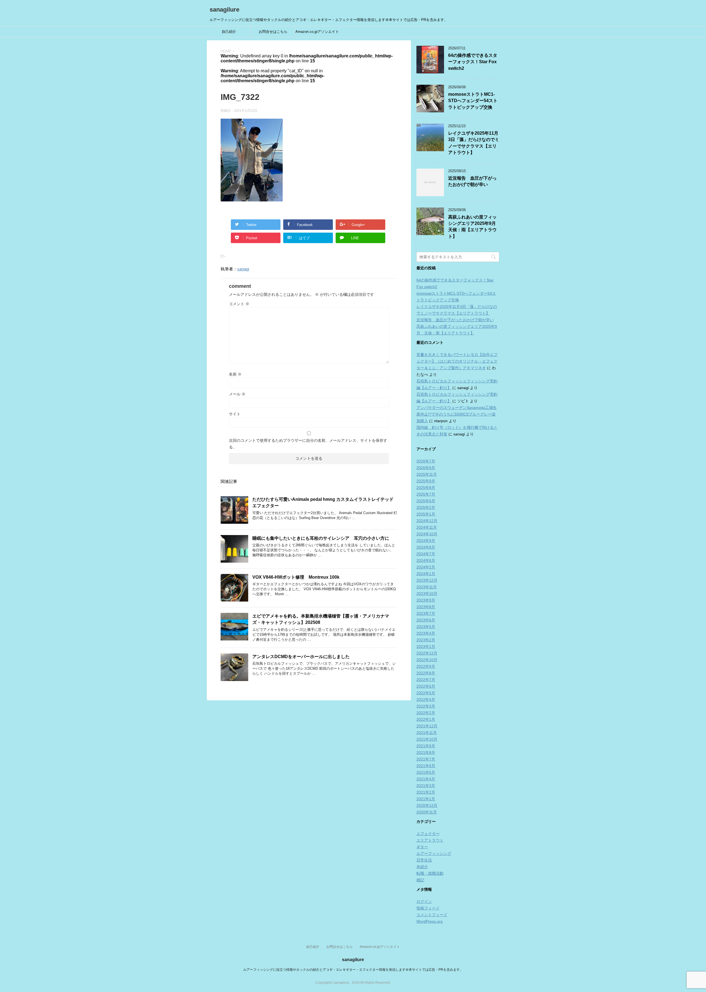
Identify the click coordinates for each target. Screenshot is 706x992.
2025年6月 (425, 501)
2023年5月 (425, 626)
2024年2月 (425, 567)
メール (237, 394)
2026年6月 (425, 468)
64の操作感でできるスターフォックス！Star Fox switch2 (472, 62)
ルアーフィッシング (433, 853)
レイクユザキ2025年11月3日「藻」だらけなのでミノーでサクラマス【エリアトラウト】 (473, 143)
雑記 (420, 880)
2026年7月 (425, 461)
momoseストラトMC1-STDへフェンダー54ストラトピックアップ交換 (473, 101)
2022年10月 (426, 660)
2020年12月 (426, 805)
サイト (234, 414)
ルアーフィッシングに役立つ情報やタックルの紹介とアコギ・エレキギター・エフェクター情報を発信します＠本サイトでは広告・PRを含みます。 (353, 970)
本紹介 (422, 867)
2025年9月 (425, 481)
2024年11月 (426, 527)
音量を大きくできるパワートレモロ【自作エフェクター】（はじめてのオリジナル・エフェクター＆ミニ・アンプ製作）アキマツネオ (457, 361)
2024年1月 (425, 573)
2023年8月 (425, 607)
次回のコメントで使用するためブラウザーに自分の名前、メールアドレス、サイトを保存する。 (308, 443)
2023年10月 (426, 593)
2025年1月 (425, 514)
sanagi (243, 269)
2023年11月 (426, 587)
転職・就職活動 (429, 873)
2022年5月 (425, 693)
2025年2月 (425, 507)
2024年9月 (425, 540)
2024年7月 (425, 554)
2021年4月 (425, 779)
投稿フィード (428, 908)
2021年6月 (425, 766)
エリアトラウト (429, 840)
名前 (235, 374)
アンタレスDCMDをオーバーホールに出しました (301, 656)
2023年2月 (425, 640)
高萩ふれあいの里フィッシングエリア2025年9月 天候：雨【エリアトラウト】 (474, 227)
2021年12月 (426, 726)
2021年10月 (426, 739)
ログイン (424, 901)
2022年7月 (425, 679)
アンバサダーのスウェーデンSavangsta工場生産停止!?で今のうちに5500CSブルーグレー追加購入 (456, 414)
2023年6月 (425, 620)
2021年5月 (425, 772)
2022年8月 (425, 673)
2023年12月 (426, 580)
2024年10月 (426, 534)
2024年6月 (425, 560)
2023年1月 (425, 646)
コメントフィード (431, 915)
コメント (239, 304)
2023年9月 (425, 600)
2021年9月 (425, 746)
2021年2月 (425, 792)
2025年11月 (426, 474)
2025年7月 (425, 494)
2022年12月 (426, 653)
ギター (422, 847)
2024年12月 (426, 520)
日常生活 (424, 860)
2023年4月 (425, 633)
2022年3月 (425, 706)
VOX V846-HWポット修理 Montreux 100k (295, 577)
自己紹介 (229, 32)
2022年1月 (425, 719)
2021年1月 (425, 799)
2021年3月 (425, 785)
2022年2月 (425, 713)
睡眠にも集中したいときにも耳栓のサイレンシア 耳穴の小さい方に (320, 538)
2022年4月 (425, 699)
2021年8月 (425, 752)
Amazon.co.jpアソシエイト (317, 32)
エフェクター (428, 833)
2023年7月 (425, 613)
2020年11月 (426, 812)
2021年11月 (426, 732)
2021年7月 (425, 759)
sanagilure (224, 9)
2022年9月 (425, 666)
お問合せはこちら (273, 32)
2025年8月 (425, 487)
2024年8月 (425, 547)
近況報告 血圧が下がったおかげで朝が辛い (472, 181)
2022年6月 (425, 686)
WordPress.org (429, 921)
